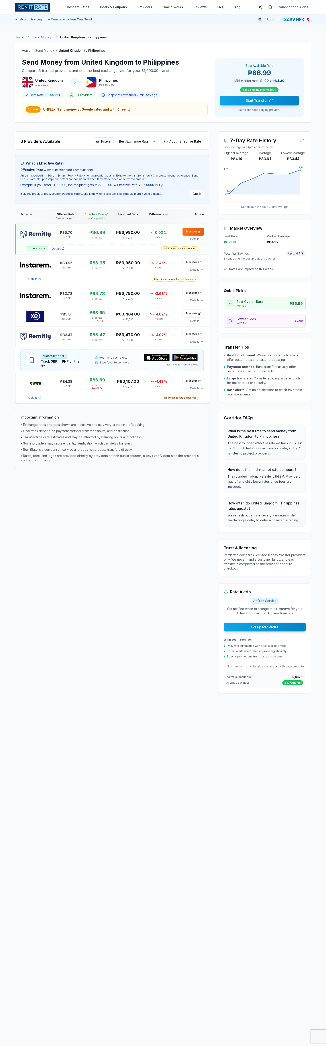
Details (56, 248)
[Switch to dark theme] (260, 7)
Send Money (41, 37)
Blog (237, 7)
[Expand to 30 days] (302, 140)
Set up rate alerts (264, 627)
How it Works (173, 7)
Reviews (200, 7)
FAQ (220, 7)
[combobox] (137, 141)
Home (19, 37)
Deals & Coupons (113, 7)
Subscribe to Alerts (293, 7)
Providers (144, 7)
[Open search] (270, 7)
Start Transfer (256, 100)
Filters (106, 141)
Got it (196, 194)
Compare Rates (77, 7)
